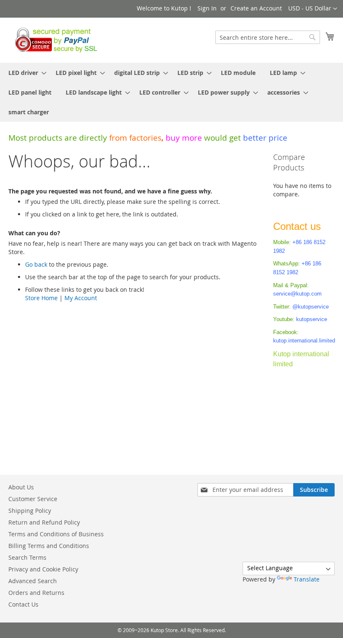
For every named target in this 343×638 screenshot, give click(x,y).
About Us (21, 487)
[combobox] (267, 37)
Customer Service (32, 499)
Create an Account (256, 8)
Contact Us (23, 604)
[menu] (171, 92)
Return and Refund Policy (44, 522)
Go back (36, 264)
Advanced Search (32, 581)
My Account (80, 298)
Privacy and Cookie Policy (43, 569)
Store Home (41, 298)
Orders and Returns (36, 593)
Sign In (207, 8)
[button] (312, 8)
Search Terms (27, 557)
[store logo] (53, 39)
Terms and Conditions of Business (56, 534)
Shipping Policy (29, 511)
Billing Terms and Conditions (48, 546)
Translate (307, 579)
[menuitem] (24, 72)
